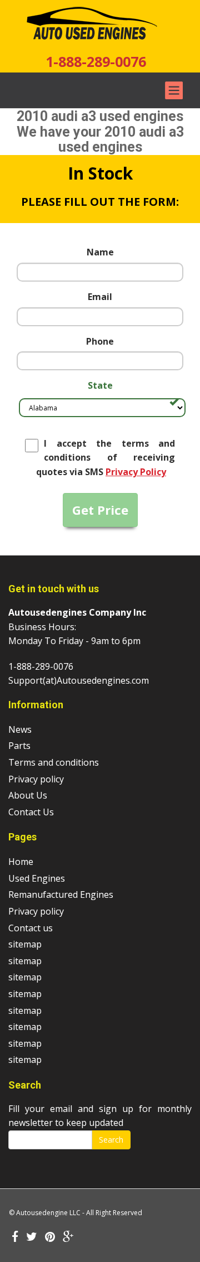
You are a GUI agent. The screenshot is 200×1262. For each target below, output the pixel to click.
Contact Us (31, 812)
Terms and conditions (53, 762)
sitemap (25, 944)
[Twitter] (31, 1237)
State (100, 385)
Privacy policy (36, 779)
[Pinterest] (50, 1237)
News (20, 729)
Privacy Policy (136, 472)
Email (100, 297)
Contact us (30, 928)
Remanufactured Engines (60, 894)
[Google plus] (68, 1237)
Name (100, 252)
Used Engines (36, 878)
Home (20, 861)
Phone (100, 341)
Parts (19, 745)
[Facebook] (15, 1237)
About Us (27, 795)
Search (111, 1139)
